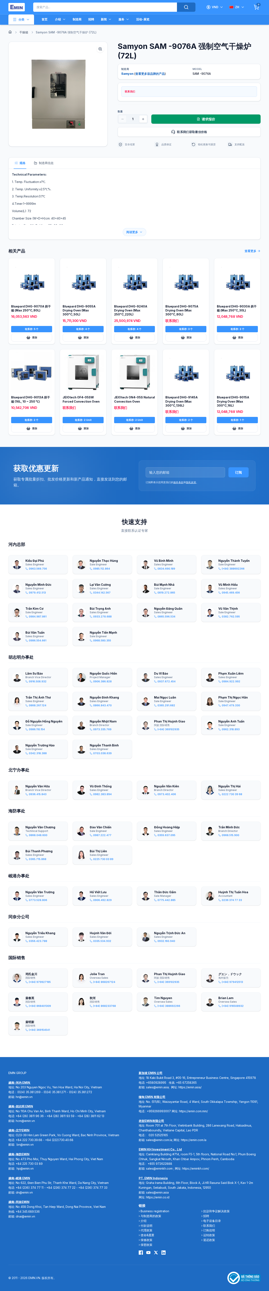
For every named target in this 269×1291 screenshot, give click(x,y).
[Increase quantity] (143, 119)
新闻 (104, 19)
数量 (120, 111)
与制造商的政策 (151, 1216)
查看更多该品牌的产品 (150, 73)
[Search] (186, 7)
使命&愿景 (147, 1235)
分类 (21, 19)
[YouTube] (148, 1252)
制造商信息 (46, 163)
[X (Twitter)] (156, 1252)
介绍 (58, 19)
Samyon (127, 73)
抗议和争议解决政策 (216, 1211)
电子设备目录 (212, 1221)
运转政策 (209, 1235)
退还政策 (209, 1240)
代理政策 (146, 1230)
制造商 (77, 19)
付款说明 (146, 1225)
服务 (121, 19)
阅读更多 (132, 232)
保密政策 (146, 1244)
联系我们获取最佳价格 (192, 132)
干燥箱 (23, 32)
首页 (44, 19)
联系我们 (209, 1225)
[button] (58, 94)
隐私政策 (191, 482)
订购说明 (209, 1230)
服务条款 (178, 482)
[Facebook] (141, 1252)
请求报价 (208, 119)
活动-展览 (142, 19)
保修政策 (146, 1240)
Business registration (155, 1211)
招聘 (91, 19)
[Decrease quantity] (122, 119)
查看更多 (250, 251)
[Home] (10, 32)
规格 (22, 163)
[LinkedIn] (163, 1252)
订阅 (238, 472)
